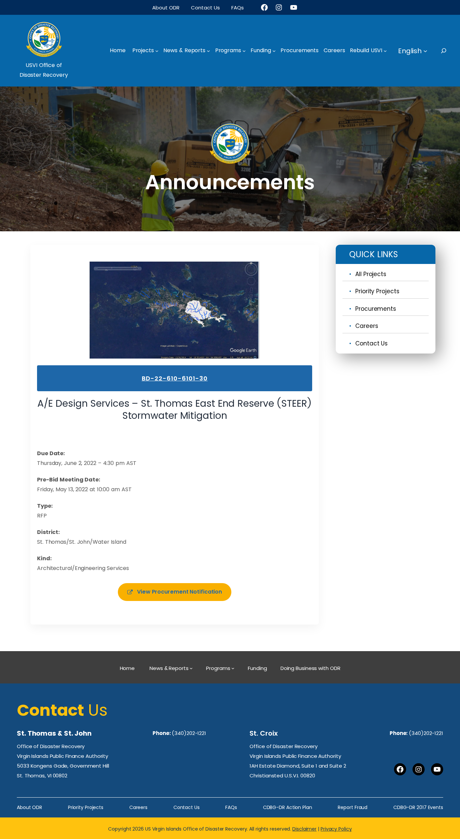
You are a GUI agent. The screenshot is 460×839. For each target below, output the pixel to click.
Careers (366, 326)
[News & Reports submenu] (208, 51)
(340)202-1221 (189, 733)
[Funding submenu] (274, 51)
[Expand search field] (449, 50)
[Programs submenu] (244, 51)
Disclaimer (304, 829)
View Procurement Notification (179, 592)
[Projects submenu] (157, 51)
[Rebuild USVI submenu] (385, 51)
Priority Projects (377, 291)
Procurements (375, 309)
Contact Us (371, 343)
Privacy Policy (336, 829)
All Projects (370, 274)
